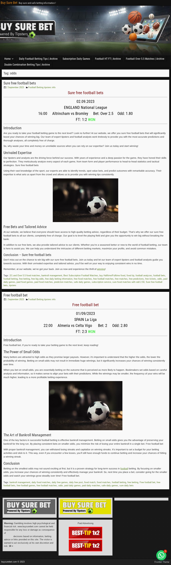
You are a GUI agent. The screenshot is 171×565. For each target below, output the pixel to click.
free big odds (37, 279)
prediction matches (63, 282)
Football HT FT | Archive (108, 58)
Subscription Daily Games (76, 58)
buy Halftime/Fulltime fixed (112, 275)
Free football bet (16, 295)
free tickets (150, 279)
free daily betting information (58, 279)
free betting (24, 279)
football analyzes (144, 275)
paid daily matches (91, 485)
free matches (121, 279)
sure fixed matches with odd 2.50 (128, 282)
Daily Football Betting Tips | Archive (38, 58)
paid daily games (72, 485)
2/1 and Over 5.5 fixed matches (25, 275)
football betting (11, 279)
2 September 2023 (15, 87)
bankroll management (51, 275)
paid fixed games (25, 282)
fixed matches (104, 482)
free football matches (103, 279)
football (124, 468)
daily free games (60, 482)
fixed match (90, 482)
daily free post (76, 482)
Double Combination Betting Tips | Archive (27, 64)
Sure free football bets (20, 83)
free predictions (136, 279)
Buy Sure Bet (9, 3)
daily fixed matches (41, 482)
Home (7, 58)
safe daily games (82, 282)
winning (101, 269)
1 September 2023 (15, 299)
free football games (26, 485)
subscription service (101, 282)
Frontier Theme (161, 561)
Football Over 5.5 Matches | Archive (145, 58)
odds (159, 279)
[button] (161, 555)
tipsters (12, 285)
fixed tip (130, 275)
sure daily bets (126, 485)
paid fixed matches (43, 282)
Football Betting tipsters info (41, 87)
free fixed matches (83, 279)
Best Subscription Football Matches (80, 275)
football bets (159, 275)
